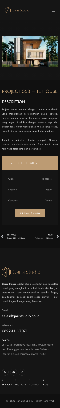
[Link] (22, 372)
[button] (6, 52)
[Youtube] (13, 372)
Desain (48, 200)
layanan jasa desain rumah (16, 144)
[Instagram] (5, 372)
